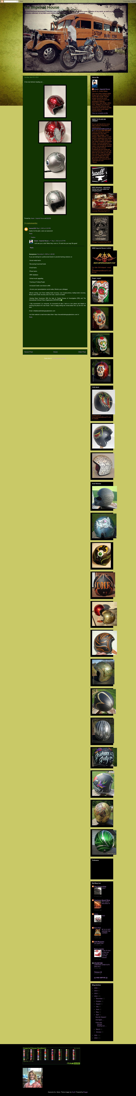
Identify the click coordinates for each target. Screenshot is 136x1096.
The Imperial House (41, 7)
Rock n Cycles (99, 949)
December (99, 998)
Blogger (85, 1092)
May (97, 1012)
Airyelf (73, 1092)
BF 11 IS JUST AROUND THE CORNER (106, 931)
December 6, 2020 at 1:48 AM (45, 254)
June (97, 1009)
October (98, 1001)
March (98, 1029)
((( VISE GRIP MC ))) (100, 977)
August (98, 1004)
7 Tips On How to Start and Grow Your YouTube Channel (106, 954)
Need (103, 915)
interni (103, 888)
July (97, 1006)
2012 (96, 996)
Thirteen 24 (98, 972)
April (97, 1014)
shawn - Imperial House (41, 241)
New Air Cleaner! (101, 1017)
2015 (96, 988)
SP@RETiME (98, 963)
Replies (33, 237)
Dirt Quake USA (98, 943)
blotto (96, 914)
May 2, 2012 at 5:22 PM (44, 228)
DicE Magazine (99, 941)
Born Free (97, 928)
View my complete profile (100, 113)
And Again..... (100, 1020)
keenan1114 (32, 228)
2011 (96, 1035)
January (98, 1032)
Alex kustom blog (100, 886)
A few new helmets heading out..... (101, 1024)
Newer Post (28, 352)
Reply (30, 233)
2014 (96, 991)
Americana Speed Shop (102, 900)
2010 (96, 1038)
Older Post (82, 352)
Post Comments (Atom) (59, 358)
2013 (96, 993)
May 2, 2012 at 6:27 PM (58, 241)
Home (55, 352)
